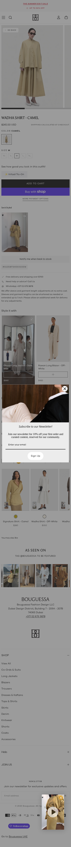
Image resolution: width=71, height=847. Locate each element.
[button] (53, 812)
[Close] (65, 389)
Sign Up (35, 456)
